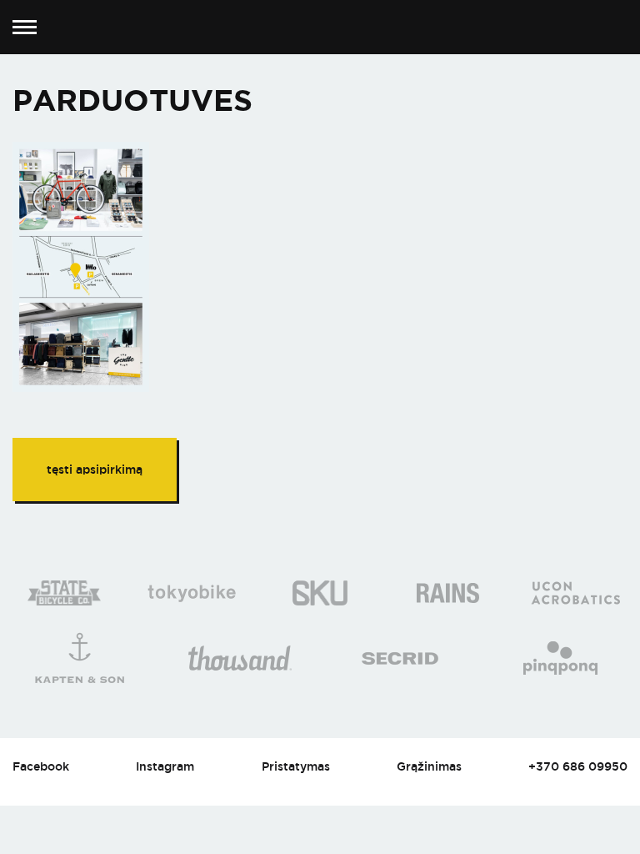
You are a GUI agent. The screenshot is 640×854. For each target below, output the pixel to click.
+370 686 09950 (578, 766)
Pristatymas (296, 766)
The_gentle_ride (320, 28)
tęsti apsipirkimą (94, 469)
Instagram (165, 766)
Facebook (40, 766)
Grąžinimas (429, 766)
